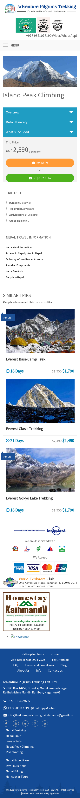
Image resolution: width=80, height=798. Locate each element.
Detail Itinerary (16, 122)
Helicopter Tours (33, 654)
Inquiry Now (41, 178)
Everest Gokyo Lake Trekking (29, 498)
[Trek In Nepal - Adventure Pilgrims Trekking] (40, 8)
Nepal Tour (13, 736)
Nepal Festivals (14, 271)
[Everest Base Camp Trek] (40, 331)
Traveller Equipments (18, 265)
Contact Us (55, 670)
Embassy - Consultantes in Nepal (24, 259)
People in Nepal (15, 277)
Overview (12, 112)
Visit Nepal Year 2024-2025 (28, 660)
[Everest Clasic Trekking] (40, 401)
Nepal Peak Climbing (20, 746)
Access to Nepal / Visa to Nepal (24, 253)
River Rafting (14, 752)
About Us (23, 670)
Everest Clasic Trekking (24, 428)
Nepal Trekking (16, 730)
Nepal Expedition (17, 760)
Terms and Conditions (39, 665)
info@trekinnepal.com (23, 715)
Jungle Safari (14, 741)
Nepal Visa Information (19, 247)
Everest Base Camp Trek (25, 359)
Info (39, 670)
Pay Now (41, 163)
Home (54, 654)
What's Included (17, 132)
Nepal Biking (14, 771)
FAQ (15, 665)
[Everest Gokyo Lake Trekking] (40, 470)
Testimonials (60, 660)
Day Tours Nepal (16, 766)
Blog (63, 665)
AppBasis (54, 793)
